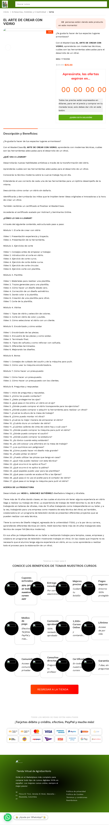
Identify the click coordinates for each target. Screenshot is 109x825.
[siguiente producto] (104, 12)
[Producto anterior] (99, 12)
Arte (51, 12)
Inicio (6, 12)
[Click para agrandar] (8, 47)
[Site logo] (5, 4)
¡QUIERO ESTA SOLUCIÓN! (81, 117)
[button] (8, 817)
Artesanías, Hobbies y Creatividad (29, 12)
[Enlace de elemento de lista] (82, 791)
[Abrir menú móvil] (11, 4)
